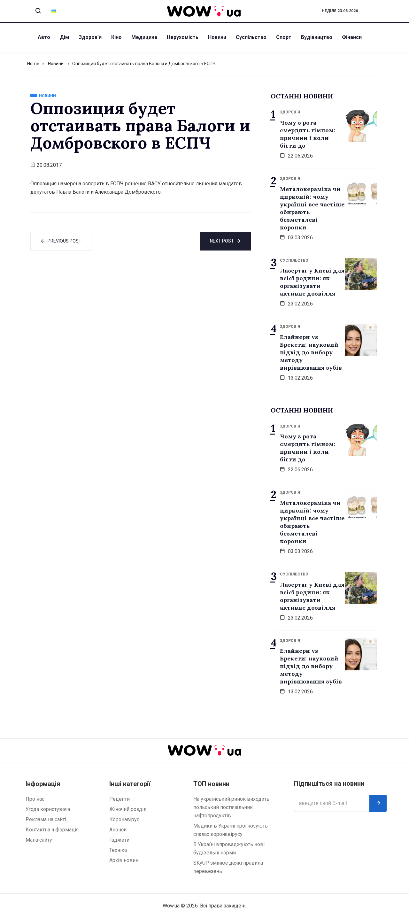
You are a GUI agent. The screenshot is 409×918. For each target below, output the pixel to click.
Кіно (116, 37)
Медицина (144, 37)
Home (33, 63)
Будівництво (316, 37)
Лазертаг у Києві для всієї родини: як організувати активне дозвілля (312, 282)
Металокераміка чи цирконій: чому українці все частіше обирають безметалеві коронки (312, 208)
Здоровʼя (90, 37)
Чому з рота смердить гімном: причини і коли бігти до (307, 134)
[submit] (378, 803)
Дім (64, 37)
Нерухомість (182, 37)
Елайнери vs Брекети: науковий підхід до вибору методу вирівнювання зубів (311, 352)
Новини (217, 37)
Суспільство (251, 37)
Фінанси (352, 37)
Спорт (283, 37)
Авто (44, 37)
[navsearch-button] (38, 11)
